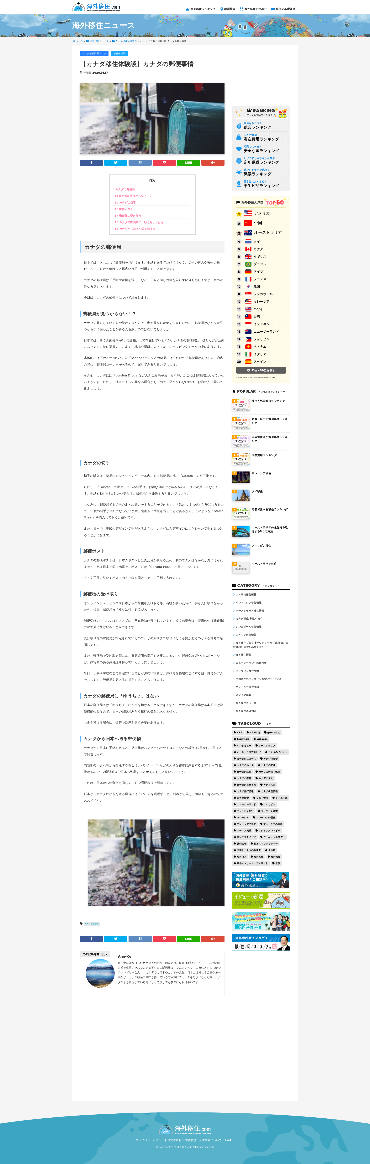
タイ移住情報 (243, 655)
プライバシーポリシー (150, 1140)
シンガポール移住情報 (249, 626)
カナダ (258, 249)
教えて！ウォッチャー (266, 843)
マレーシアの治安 (246, 824)
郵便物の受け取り (128, 215)
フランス (260, 279)
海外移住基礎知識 (246, 711)
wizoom (262, 739)
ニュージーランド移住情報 (251, 663)
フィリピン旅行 (245, 811)
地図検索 (229, 8)
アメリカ (262, 213)
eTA (239, 732)
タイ (257, 241)
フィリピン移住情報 (247, 671)
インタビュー (244, 745)
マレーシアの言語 (273, 824)
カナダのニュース (246, 758)
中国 (258, 222)
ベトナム (260, 346)
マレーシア (261, 301)
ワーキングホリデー (274, 837)
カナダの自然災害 (246, 784)
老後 (277, 863)
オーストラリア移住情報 (250, 610)
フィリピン (261, 339)
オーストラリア (268, 232)
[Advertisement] (154, 423)
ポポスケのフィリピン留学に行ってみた (259, 679)
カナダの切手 (125, 202)
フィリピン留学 (269, 811)
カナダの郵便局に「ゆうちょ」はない (140, 222)
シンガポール (263, 294)
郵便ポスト (124, 209)
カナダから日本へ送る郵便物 (135, 228)
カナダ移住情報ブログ (94, 53)
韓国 (257, 286)
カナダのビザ (270, 758)
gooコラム (273, 732)
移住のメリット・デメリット (252, 863)
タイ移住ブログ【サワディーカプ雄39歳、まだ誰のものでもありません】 (260, 645)
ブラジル (260, 264)
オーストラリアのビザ (249, 752)
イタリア (260, 354)
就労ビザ (241, 843)
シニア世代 (262, 797)
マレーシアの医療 (265, 817)
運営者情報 (175, 1140)
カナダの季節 (244, 778)
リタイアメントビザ (269, 830)
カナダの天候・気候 (269, 771)
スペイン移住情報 (246, 635)
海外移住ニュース (246, 703)
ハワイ (258, 309)
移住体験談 (119, 53)
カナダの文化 (266, 778)
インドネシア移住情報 (249, 602)
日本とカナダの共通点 (249, 850)
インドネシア (263, 324)
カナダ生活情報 (92, 923)
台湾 (257, 316)
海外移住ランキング (203, 9)
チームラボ (282, 797)
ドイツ (258, 271)
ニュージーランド (266, 331)
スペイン (260, 361)
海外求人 (241, 856)
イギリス (260, 256)
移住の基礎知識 (285, 8)
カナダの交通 (268, 765)
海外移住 (258, 856)
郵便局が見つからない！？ (133, 195)
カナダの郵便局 (124, 189)
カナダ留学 (243, 797)
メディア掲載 (243, 695)
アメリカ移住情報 (246, 594)
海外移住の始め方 (255, 8)
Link (228, 1140)
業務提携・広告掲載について (203, 1140)
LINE (188, 162)
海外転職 (275, 856)
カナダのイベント (277, 752)
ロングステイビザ (246, 837)
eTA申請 (255, 732)
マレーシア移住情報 (247, 687)
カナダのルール (245, 765)
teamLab (243, 739)
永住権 (271, 850)
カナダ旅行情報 (245, 791)
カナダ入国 (269, 784)
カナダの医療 (244, 771)
